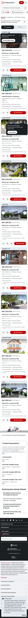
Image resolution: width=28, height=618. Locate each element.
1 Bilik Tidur (9, 474)
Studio (4, 474)
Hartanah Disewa (6, 589)
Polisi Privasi (10, 605)
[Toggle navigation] (25, 2)
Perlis (3, 459)
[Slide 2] (11, 46)
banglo (21, 451)
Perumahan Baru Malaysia (8, 592)
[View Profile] (14, 32)
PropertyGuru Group (7, 524)
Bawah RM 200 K (6, 466)
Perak (7, 459)
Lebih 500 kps (5, 481)
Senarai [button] (9, 27)
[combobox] (13, 8)
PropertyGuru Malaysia (7, 581)
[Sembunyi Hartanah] (21, 79)
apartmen (12, 451)
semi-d (17, 451)
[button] (3, 17)
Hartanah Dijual (5, 585)
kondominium (5, 451)
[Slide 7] (17, 89)
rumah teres (16, 450)
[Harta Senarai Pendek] (24, 36)
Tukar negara (5, 531)
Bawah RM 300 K (16, 466)
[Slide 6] (16, 46)
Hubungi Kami (5, 527)
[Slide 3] (12, 46)
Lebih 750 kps (13, 481)
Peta (21, 27)
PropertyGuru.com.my (6, 562)
